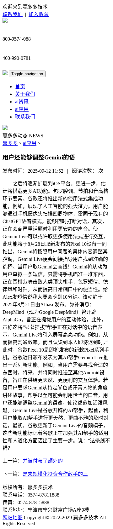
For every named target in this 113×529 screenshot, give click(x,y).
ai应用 (22, 109)
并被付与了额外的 (43, 460)
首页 (20, 86)
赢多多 (10, 143)
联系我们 (13, 14)
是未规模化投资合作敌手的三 (55, 474)
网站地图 (13, 517)
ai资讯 (22, 101)
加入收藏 (39, 14)
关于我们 (25, 94)
